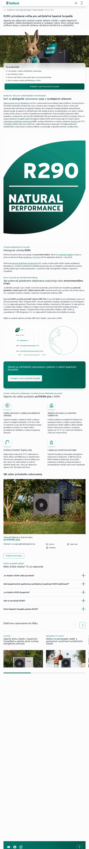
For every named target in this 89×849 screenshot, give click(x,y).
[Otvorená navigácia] (81, 3)
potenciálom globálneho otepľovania (17, 121)
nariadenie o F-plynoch (32, 257)
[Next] (82, 625)
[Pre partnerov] (76, 3)
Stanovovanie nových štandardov (16, 103)
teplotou (74, 121)
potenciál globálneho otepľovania (24, 263)
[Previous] (76, 625)
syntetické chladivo (65, 255)
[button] (23, 649)
